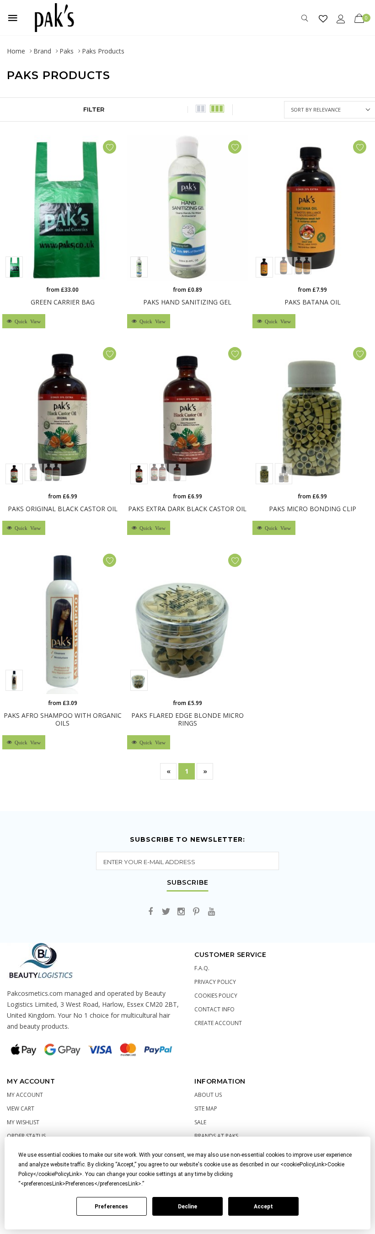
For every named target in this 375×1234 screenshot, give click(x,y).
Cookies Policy (215, 995)
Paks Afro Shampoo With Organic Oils (63, 719)
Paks (66, 51)
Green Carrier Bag (63, 302)
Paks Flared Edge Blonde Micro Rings (187, 719)
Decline (187, 1206)
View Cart (20, 1108)
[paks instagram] (181, 912)
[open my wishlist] (323, 18)
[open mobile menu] (13, 17)
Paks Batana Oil (312, 302)
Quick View (26, 321)
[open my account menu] (341, 18)
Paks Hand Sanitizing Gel (187, 302)
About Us (208, 1095)
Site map (205, 1108)
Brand (42, 51)
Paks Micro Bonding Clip (312, 508)
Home (16, 51)
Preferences (111, 1206)
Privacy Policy (215, 982)
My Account (25, 1095)
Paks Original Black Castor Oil (63, 508)
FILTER (93, 109)
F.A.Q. (201, 968)
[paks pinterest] (196, 912)
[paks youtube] (211, 912)
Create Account (218, 1023)
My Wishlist (23, 1122)
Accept (263, 1206)
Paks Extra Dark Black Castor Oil (187, 508)
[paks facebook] (151, 912)
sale (200, 1122)
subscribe (188, 883)
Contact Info (214, 1009)
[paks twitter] (166, 912)
